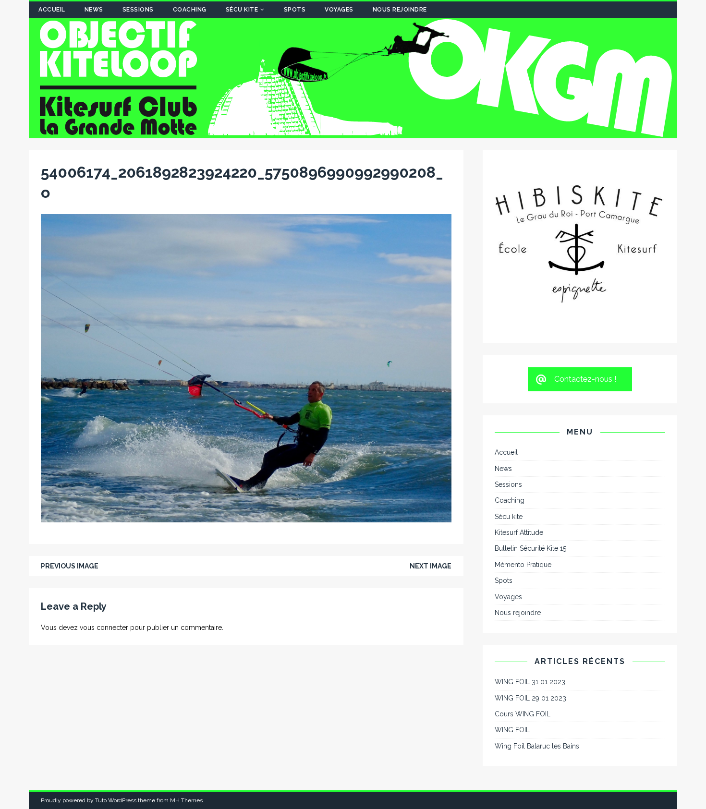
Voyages (339, 9)
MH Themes (186, 685)
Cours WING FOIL (522, 599)
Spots (295, 9)
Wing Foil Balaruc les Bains (537, 631)
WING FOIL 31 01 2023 (530, 566)
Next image (430, 566)
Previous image (69, 566)
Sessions (138, 9)
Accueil (51, 9)
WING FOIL (512, 615)
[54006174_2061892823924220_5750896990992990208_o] (246, 516)
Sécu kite (242, 9)
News (94, 9)
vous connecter (104, 627)
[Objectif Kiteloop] (353, 133)
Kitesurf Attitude (519, 417)
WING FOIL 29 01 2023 (530, 583)
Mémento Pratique (523, 449)
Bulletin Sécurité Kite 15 (530, 433)
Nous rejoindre (400, 9)
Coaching (190, 9)
